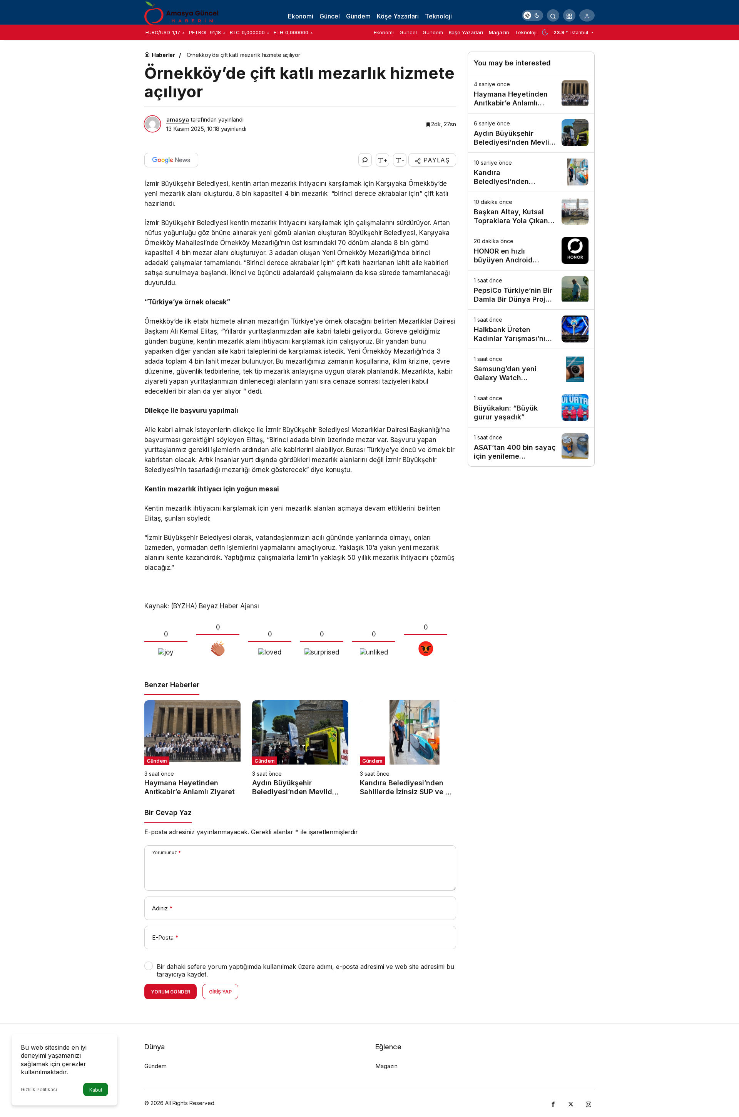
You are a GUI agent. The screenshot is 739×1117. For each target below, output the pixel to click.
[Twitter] (571, 1103)
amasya (177, 119)
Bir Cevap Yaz (168, 812)
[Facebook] (553, 1103)
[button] (569, 15)
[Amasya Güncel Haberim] (182, 14)
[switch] (532, 15)
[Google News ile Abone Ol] (171, 160)
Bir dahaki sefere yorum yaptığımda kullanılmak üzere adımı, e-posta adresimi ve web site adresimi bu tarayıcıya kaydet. (305, 970)
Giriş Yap (220, 992)
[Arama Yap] (553, 15)
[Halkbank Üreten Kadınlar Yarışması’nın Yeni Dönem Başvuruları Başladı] (531, 329)
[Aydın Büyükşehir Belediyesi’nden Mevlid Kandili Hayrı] (300, 748)
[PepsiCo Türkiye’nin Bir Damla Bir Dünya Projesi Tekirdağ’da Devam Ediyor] (531, 289)
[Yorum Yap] (365, 160)
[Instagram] (588, 1103)
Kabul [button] (95, 1090)
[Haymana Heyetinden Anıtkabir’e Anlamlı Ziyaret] (192, 748)
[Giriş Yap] (587, 15)
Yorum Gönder (170, 992)
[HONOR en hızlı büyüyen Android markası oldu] (531, 250)
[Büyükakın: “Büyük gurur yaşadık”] (531, 407)
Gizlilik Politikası (39, 1089)
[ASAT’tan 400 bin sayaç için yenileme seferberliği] (531, 446)
